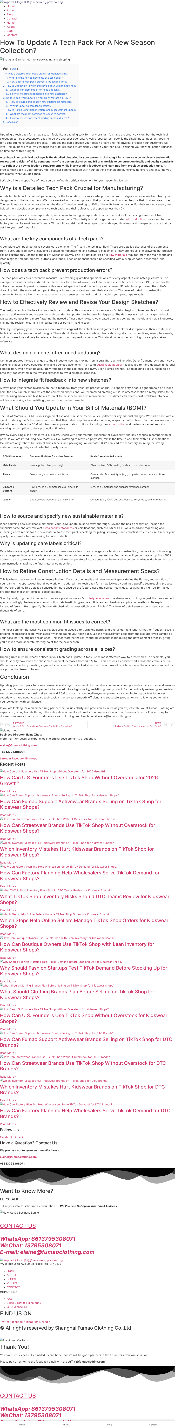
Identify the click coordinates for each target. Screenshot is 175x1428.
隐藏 (14, 69)
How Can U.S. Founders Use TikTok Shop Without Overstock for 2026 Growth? (79, 780)
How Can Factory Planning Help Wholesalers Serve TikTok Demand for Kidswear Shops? (80, 875)
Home (11, 6)
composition (117, 424)
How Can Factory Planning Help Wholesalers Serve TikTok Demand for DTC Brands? (85, 1113)
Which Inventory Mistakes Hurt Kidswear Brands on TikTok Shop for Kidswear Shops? (77, 852)
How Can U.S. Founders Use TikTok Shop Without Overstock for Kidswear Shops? (83, 1018)
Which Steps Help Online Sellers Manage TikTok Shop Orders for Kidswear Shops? (84, 923)
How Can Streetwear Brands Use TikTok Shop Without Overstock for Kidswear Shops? (77, 828)
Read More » (8, 791)
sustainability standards (58, 528)
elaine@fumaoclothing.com (18, 1157)
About (11, 10)
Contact (12, 18)
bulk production (134, 219)
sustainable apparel (109, 364)
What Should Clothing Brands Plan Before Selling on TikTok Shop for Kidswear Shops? (77, 994)
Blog (10, 14)
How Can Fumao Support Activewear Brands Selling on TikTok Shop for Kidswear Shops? (80, 804)
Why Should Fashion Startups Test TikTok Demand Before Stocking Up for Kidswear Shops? (83, 971)
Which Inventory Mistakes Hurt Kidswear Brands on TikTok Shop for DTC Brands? (82, 1090)
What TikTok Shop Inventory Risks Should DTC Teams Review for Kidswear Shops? (85, 899)
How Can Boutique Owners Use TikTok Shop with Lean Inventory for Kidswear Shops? (77, 947)
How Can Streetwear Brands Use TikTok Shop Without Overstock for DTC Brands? (83, 1066)
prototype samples (97, 598)
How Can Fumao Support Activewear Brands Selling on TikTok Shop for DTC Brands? (86, 1042)
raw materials (118, 254)
